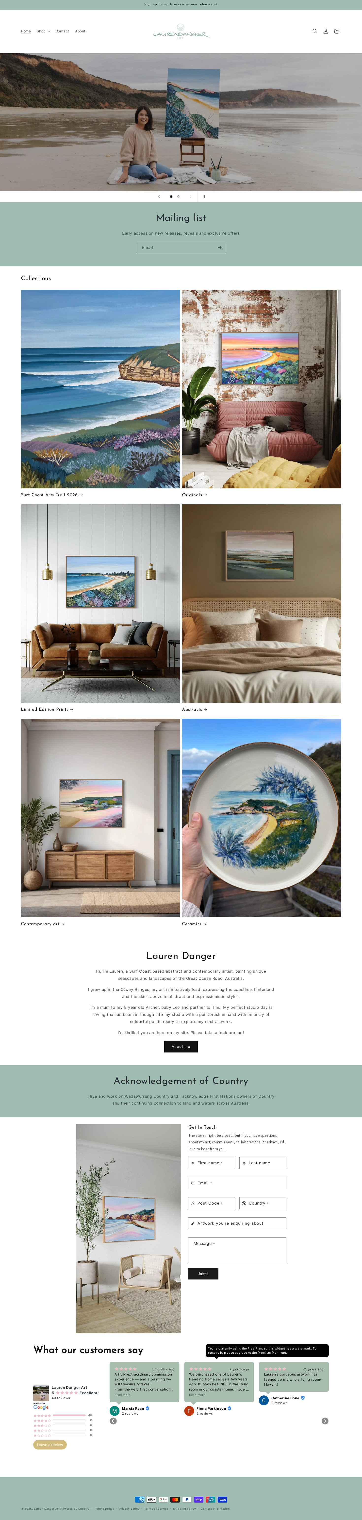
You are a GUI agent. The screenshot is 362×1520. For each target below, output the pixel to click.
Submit (203, 1273)
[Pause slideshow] (202, 196)
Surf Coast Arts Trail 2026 (49, 495)
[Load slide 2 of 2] (178, 196)
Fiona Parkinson (115, 1408)
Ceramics (191, 924)
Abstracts (192, 709)
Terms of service (156, 1508)
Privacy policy (129, 1508)
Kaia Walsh (259, 1408)
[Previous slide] (159, 196)
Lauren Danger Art (47, 1508)
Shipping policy (184, 1508)
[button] (43, 31)
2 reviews (183, 1403)
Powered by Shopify (75, 1508)
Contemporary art (40, 924)
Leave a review (50, 1444)
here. (283, 1352)
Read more (250, 1395)
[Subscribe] (219, 247)
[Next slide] (190, 196)
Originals (192, 495)
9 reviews (108, 1413)
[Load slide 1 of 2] (171, 196)
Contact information (215, 1508)
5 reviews (257, 1413)
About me (181, 1046)
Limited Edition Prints (44, 709)
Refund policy (104, 1508)
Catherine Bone (189, 1398)
